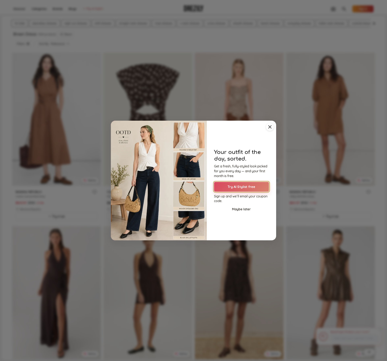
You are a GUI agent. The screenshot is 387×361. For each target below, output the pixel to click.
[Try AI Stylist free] (159, 180)
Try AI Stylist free (241, 187)
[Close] (270, 127)
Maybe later (241, 209)
